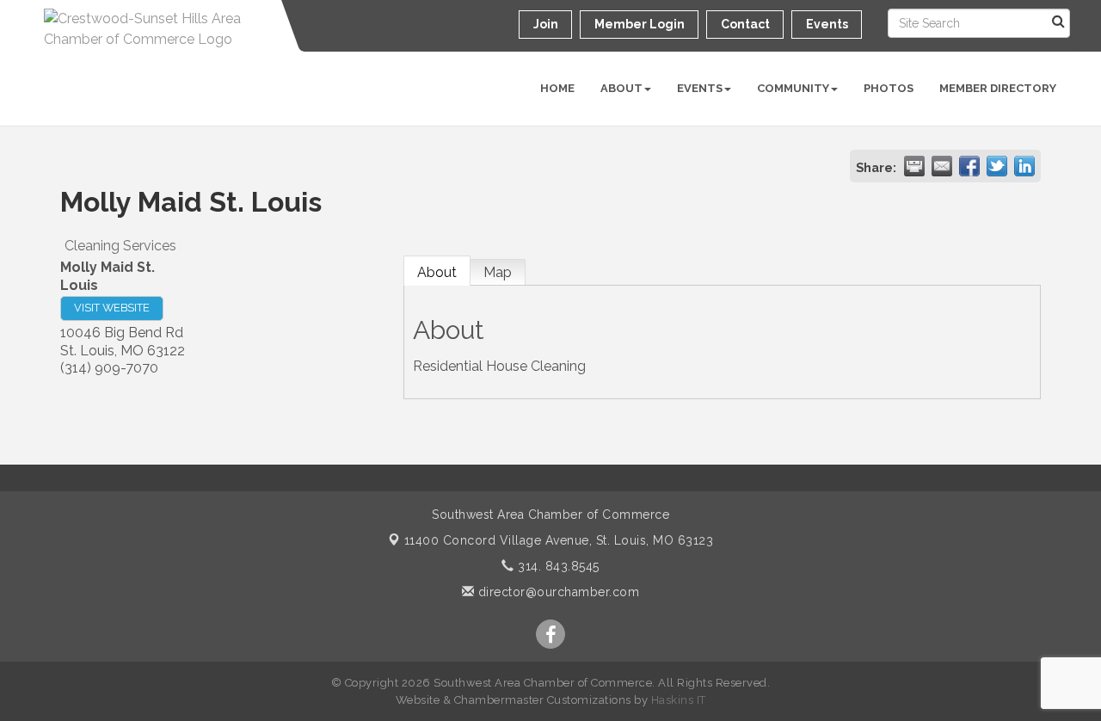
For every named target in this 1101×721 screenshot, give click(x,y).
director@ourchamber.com (556, 592)
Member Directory (997, 88)
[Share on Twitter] (997, 166)
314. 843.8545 (557, 566)
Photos (888, 88)
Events (700, 88)
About (621, 88)
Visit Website (112, 307)
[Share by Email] (942, 166)
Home (557, 88)
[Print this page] (914, 166)
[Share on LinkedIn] (1024, 166)
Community (793, 88)
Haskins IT (678, 699)
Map (497, 272)
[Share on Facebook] (969, 166)
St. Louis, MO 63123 (559, 540)
